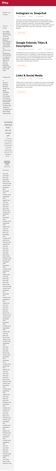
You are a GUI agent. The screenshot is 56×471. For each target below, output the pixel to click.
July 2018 (5, 276)
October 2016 (7, 326)
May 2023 (5, 232)
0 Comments (40, 16)
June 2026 (6, 175)
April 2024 (5, 208)
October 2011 (6, 425)
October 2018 (7, 269)
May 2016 (5, 335)
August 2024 (6, 200)
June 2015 (5, 347)
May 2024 (5, 206)
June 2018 (5, 278)
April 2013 (5, 400)
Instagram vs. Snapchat (31, 13)
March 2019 (6, 256)
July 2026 (5, 173)
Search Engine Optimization (26, 49)
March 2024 (6, 210)
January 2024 (6, 212)
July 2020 (5, 246)
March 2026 (6, 181)
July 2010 (5, 446)
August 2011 (6, 431)
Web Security (7, 113)
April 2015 (5, 351)
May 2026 (5, 177)
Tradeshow (6, 107)
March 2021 (6, 240)
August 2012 (6, 410)
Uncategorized (7, 109)
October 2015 (7, 341)
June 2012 (5, 412)
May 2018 (5, 280)
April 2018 (5, 282)
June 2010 (5, 448)
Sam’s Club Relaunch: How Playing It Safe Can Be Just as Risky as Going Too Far (7, 43)
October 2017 (7, 297)
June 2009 (6, 459)
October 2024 (7, 194)
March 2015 (6, 353)
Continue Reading (21, 32)
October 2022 (7, 238)
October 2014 (7, 364)
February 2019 (7, 258)
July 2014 (5, 371)
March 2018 (6, 284)
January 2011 (6, 435)
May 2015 (5, 349)
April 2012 (5, 414)
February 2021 (7, 242)
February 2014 (7, 381)
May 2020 (5, 248)
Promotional (6, 98)
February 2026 (7, 183)
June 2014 (5, 373)
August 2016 (6, 331)
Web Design (6, 111)
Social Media (21, 16)
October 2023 (7, 221)
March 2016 (6, 337)
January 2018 (6, 288)
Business (5, 86)
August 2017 (6, 303)
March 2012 (6, 416)
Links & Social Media (29, 75)
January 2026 (6, 185)
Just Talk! (5, 94)
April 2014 (5, 377)
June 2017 (5, 307)
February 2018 (7, 286)
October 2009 (7, 454)
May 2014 (5, 375)
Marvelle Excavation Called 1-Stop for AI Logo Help (7, 67)
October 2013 (7, 389)
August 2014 (6, 369)
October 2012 (7, 408)
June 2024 (6, 204)
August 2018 (6, 274)
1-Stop (31, 16)
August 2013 (6, 394)
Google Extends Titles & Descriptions (31, 44)
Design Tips (6, 88)
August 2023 (6, 226)
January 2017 (6, 317)
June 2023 (5, 230)
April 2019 (5, 254)
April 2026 (5, 179)
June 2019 (5, 250)
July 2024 (5, 202)
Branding (5, 84)
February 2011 (7, 433)
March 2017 (6, 313)
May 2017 (5, 309)
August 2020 (6, 244)
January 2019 (6, 260)
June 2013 (5, 396)
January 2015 (6, 355)
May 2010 (5, 450)
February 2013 (7, 402)
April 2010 (5, 452)
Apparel (5, 82)
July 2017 (5, 305)
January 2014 (6, 383)
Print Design (6, 96)
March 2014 (6, 379)
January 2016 (6, 339)
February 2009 (7, 463)
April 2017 (5, 311)
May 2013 (5, 398)
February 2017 (7, 315)
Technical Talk (7, 105)
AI (3, 80)
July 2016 (5, 333)
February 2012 (7, 417)
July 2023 (5, 228)
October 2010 (7, 440)
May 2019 (5, 252)
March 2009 (6, 461)
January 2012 (6, 419)
